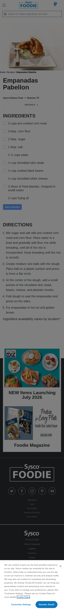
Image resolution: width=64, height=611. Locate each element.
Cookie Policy (23, 597)
